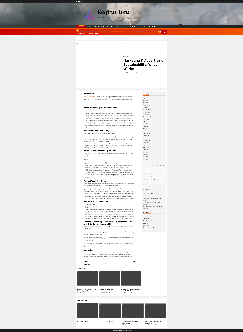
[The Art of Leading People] (110, 310)
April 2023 (145, 128)
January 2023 (146, 135)
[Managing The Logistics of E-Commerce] (109, 278)
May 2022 (145, 154)
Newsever (122, 330)
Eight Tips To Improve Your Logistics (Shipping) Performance (95, 263)
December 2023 (146, 109)
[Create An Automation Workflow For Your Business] (155, 310)
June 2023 (145, 123)
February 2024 (146, 105)
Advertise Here (80, 33)
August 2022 (146, 147)
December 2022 (146, 138)
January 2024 (146, 107)
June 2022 (145, 152)
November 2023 (146, 112)
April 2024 (145, 100)
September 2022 (147, 145)
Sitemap (97, 33)
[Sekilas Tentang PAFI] (87, 310)
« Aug (144, 186)
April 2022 (145, 156)
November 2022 (146, 140)
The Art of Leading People (149, 196)
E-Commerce (149, 30)
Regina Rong (127, 72)
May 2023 (145, 126)
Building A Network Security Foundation (125, 262)
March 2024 (146, 102)
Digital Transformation (104, 30)
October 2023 (146, 114)
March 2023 (146, 131)
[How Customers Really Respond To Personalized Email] (131, 278)
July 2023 (145, 121)
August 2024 (146, 98)
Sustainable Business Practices (88, 30)
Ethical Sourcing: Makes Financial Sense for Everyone (91, 26)
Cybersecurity (130, 30)
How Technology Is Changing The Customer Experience (146, 26)
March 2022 (146, 159)
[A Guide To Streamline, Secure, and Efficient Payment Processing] (87, 278)
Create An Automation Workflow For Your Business (118, 26)
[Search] (158, 32)
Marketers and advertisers (89, 96)
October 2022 (146, 142)
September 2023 (147, 116)
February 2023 (146, 133)
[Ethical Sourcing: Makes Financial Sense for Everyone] (133, 310)
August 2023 (146, 119)
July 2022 (145, 149)
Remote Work (140, 30)
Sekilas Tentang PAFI (167, 26)
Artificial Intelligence (118, 30)
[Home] (77, 30)
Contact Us (90, 33)
